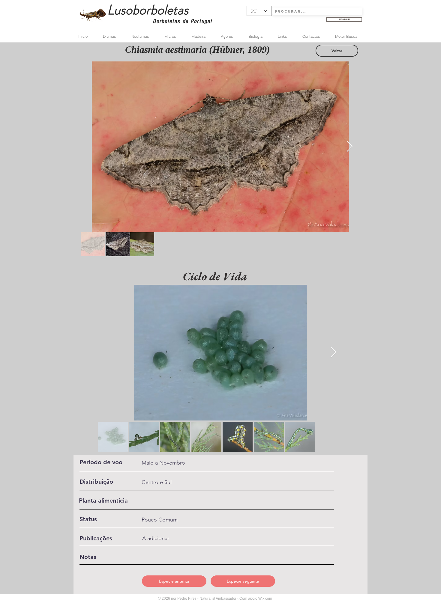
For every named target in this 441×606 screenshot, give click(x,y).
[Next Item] (349, 147)
